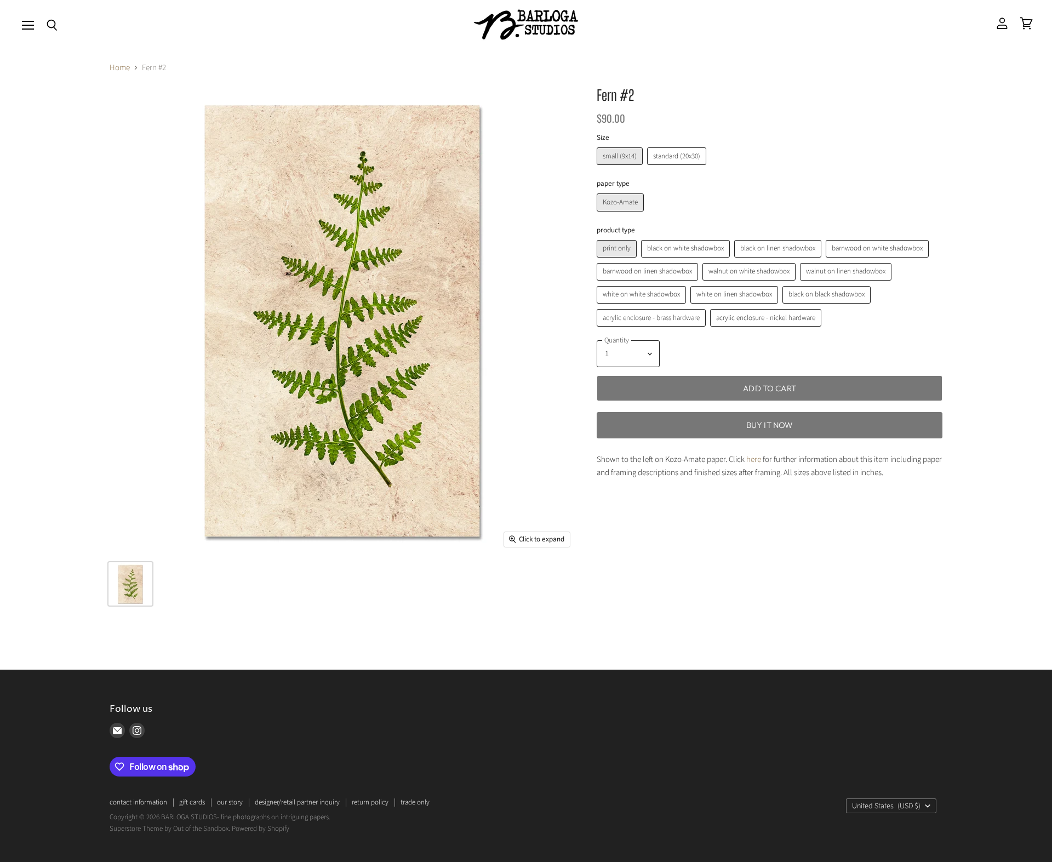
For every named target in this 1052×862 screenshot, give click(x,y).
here (753, 459)
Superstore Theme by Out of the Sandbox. (170, 829)
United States (886, 806)
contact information (138, 802)
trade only (415, 802)
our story (230, 802)
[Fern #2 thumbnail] (130, 584)
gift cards (192, 802)
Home (120, 67)
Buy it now (769, 425)
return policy (370, 802)
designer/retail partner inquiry (297, 802)
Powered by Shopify (260, 829)
